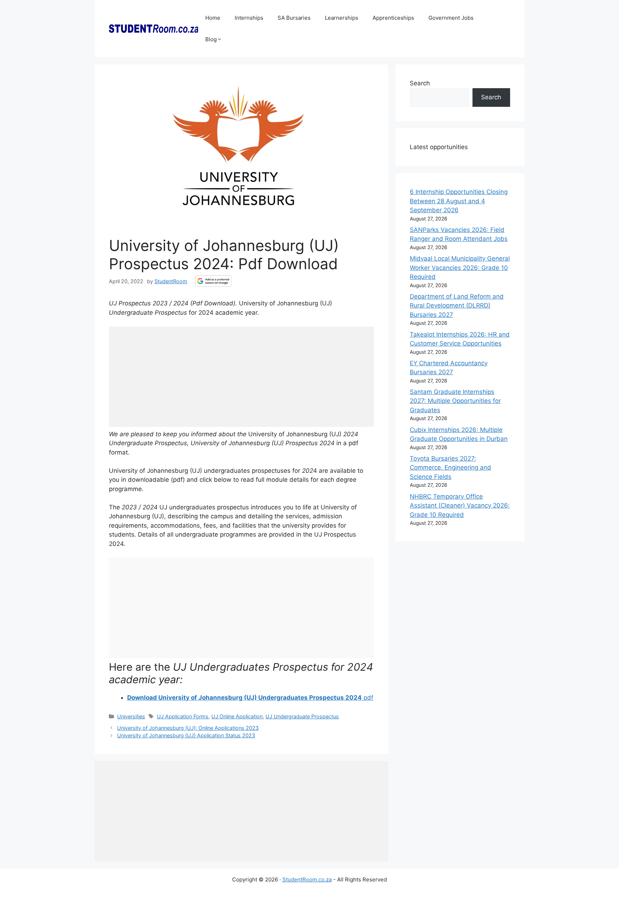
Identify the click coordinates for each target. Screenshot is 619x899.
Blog (211, 39)
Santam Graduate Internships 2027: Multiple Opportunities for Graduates (455, 401)
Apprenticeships (393, 17)
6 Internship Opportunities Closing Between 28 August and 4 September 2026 (459, 201)
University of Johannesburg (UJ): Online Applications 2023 (188, 728)
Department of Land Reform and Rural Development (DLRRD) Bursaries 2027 (457, 305)
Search (420, 83)
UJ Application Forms (182, 716)
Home (212, 17)
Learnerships (341, 17)
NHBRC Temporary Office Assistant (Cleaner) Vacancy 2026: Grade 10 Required (460, 505)
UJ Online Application (237, 716)
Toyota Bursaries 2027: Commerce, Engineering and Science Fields (450, 467)
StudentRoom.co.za (307, 879)
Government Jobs (451, 17)
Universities (131, 716)
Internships (249, 17)
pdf (250, 697)
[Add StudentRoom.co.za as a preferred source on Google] (213, 281)
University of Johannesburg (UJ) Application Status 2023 (186, 735)
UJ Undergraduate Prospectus (302, 716)
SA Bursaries (294, 17)
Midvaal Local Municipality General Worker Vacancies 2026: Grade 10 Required (460, 267)
